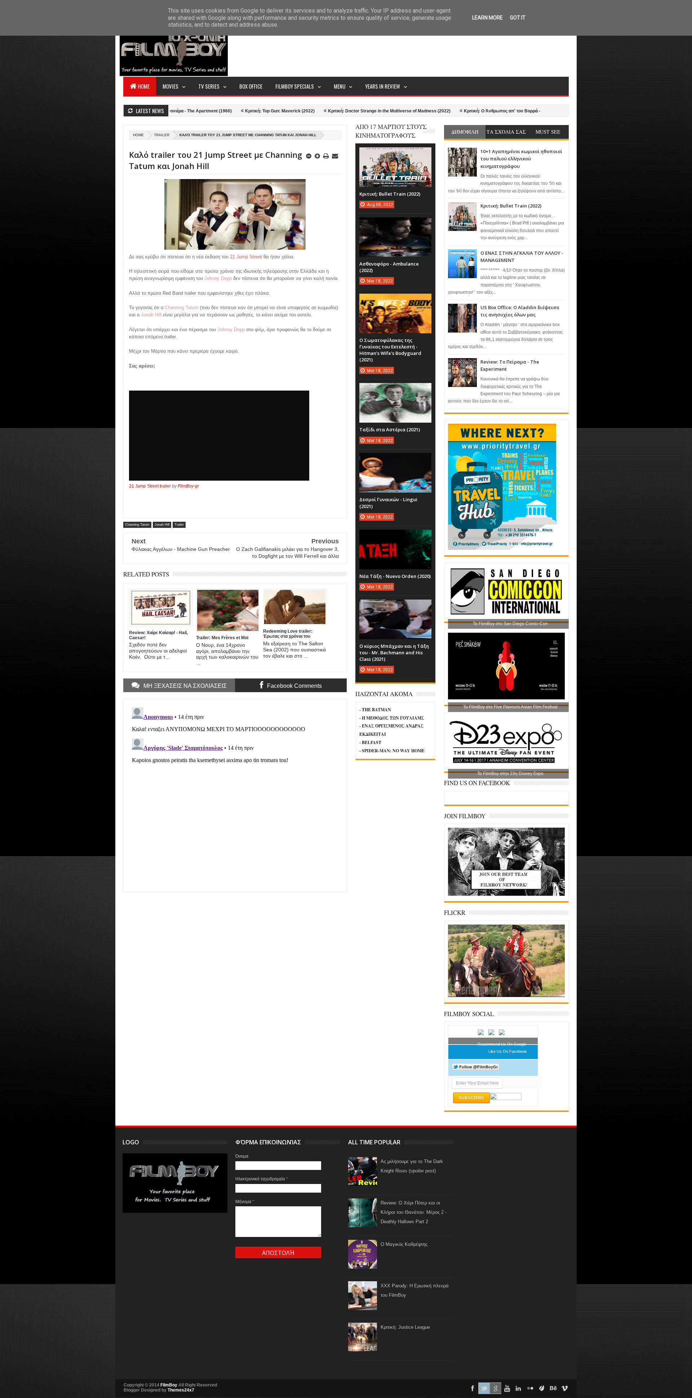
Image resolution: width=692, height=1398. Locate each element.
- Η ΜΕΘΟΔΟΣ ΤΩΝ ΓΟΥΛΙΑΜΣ (391, 718)
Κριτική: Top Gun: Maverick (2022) (218, 110)
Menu (339, 86)
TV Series (208, 86)
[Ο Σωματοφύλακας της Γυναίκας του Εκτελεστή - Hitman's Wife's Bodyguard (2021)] (395, 301)
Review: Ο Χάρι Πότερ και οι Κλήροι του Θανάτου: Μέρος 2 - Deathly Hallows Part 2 (414, 1212)
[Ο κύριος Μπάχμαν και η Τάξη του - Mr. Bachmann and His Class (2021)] (395, 607)
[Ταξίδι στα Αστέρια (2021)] (395, 390)
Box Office (250, 86)
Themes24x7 (181, 1390)
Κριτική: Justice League (405, 1327)
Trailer (161, 135)
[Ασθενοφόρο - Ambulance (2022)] (395, 224)
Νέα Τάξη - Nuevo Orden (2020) (395, 576)
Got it (517, 18)
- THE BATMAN (375, 710)
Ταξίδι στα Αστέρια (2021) (389, 429)
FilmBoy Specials (294, 86)
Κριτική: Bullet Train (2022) (510, 205)
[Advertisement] (437, 49)
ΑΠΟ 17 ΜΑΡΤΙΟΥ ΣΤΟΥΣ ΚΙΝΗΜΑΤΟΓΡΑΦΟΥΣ (391, 131)
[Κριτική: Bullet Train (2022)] (395, 154)
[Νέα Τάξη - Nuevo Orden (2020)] (395, 537)
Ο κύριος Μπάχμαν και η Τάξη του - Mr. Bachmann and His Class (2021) (394, 652)
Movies (170, 86)
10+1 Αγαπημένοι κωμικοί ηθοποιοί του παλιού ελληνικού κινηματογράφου (521, 158)
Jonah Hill (162, 524)
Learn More (487, 18)
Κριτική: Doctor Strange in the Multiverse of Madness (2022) (328, 110)
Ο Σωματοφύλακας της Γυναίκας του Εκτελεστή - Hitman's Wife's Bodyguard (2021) (390, 350)
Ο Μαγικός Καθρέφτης (404, 1244)
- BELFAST (370, 742)
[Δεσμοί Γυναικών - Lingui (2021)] (395, 460)
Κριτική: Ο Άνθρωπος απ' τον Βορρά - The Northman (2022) (463, 110)
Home (144, 86)
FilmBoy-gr (188, 486)
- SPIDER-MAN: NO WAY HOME (392, 751)
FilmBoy (168, 1385)
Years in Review (382, 86)
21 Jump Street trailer (150, 486)
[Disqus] (235, 794)
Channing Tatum (137, 524)
